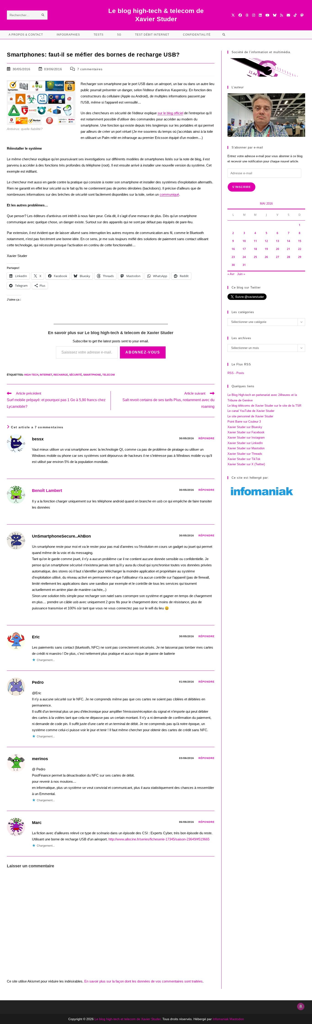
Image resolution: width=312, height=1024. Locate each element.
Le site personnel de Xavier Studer (250, 416)
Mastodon (237, 1019)
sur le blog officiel (170, 113)
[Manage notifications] (300, 1006)
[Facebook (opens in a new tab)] (240, 15)
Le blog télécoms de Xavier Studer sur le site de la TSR (264, 405)
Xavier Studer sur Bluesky (244, 427)
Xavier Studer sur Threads (244, 453)
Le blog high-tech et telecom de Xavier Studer (128, 1019)
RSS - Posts (235, 373)
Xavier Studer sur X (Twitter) (246, 464)
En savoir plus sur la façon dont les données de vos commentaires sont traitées (143, 981)
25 (255, 257)
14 (288, 241)
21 (288, 249)
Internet (46, 374)
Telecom (108, 374)
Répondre (206, 438)
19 (266, 249)
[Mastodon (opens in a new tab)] (302, 15)
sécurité (75, 374)
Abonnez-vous (142, 352)
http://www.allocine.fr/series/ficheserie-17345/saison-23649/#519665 (158, 839)
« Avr (230, 274)
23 (233, 257)
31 (244, 265)
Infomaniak (221, 1019)
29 (299, 257)
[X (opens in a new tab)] (233, 15)
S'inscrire (241, 187)
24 (244, 257)
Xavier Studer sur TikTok (243, 459)
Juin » (241, 274)
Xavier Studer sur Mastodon (245, 448)
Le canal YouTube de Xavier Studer (250, 411)
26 (266, 257)
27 (277, 257)
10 (244, 241)
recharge (60, 374)
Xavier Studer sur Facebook (245, 432)
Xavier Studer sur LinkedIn (245, 443)
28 (288, 257)
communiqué (169, 194)
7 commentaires (89, 69)
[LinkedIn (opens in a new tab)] (260, 15)
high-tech (31, 374)
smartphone (92, 374)
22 (299, 249)
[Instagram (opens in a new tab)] (253, 15)
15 (299, 241)
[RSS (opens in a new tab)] (281, 15)
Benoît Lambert (47, 490)
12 (266, 241)
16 (233, 249)
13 (277, 241)
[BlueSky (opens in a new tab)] (274, 15)
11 (255, 241)
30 (233, 265)
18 (255, 249)
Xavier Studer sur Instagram (246, 437)
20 (277, 249)
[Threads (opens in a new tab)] (247, 15)
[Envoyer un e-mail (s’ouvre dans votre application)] (288, 15)
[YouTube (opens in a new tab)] (267, 15)
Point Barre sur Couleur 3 (244, 421)
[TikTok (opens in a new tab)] (295, 15)
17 (244, 249)
